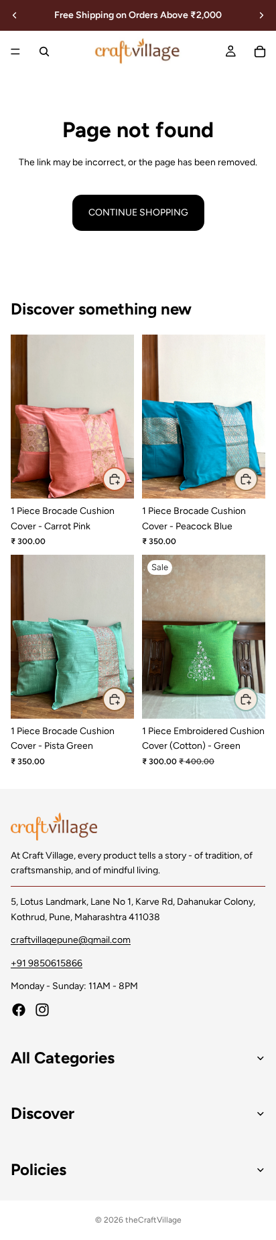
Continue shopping (138, 212)
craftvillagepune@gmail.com (71, 940)
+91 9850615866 (46, 963)
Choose (126, 478)
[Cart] (260, 51)
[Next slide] (261, 15)
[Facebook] (19, 1010)
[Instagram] (42, 1010)
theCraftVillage (153, 1220)
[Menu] (15, 51)
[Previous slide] (14, 15)
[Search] (44, 51)
